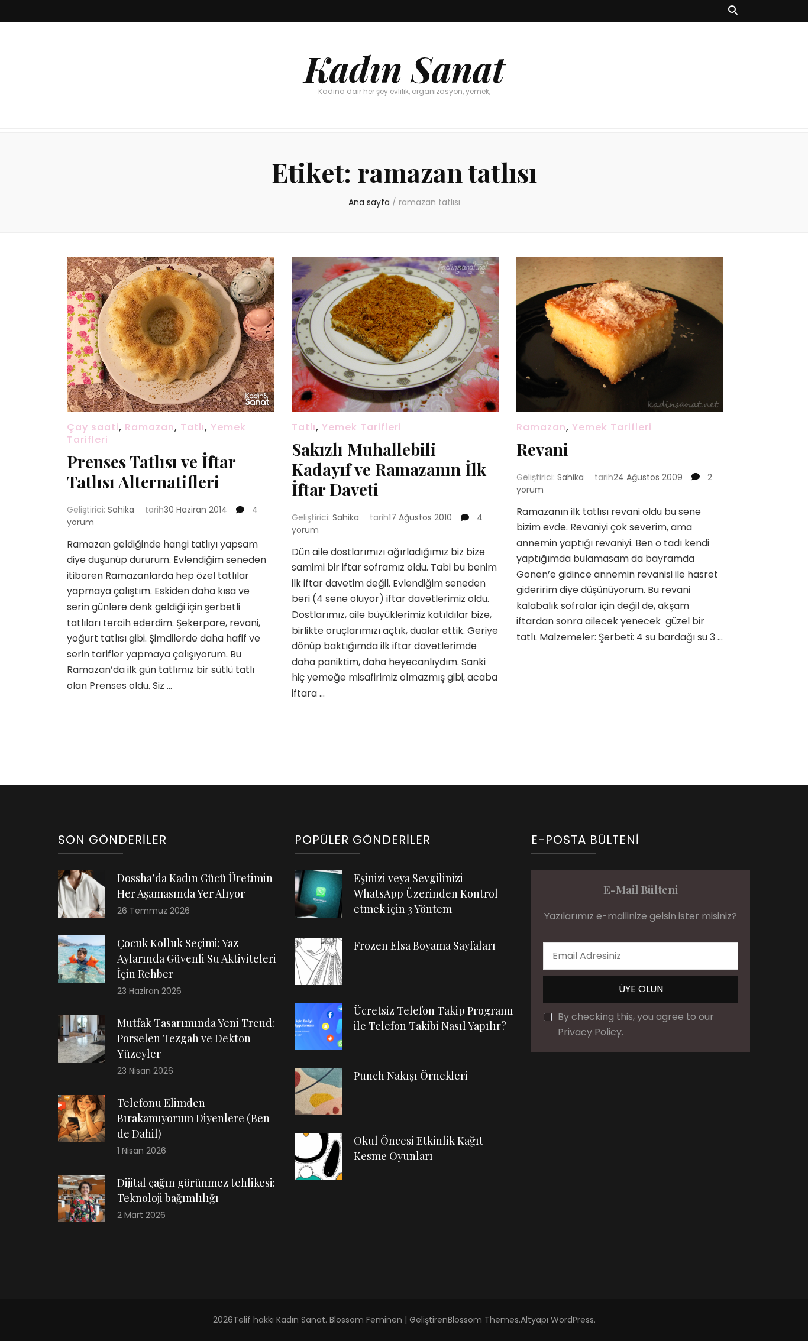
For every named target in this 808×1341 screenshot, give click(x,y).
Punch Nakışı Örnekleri (411, 1075)
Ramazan (149, 427)
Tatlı (192, 427)
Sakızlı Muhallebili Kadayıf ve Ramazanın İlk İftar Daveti (389, 469)
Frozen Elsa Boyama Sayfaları (425, 945)
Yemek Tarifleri (362, 427)
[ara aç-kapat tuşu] (733, 11)
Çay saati (93, 427)
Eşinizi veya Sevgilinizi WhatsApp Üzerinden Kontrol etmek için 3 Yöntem (426, 893)
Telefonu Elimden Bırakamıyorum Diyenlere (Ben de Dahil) (193, 1118)
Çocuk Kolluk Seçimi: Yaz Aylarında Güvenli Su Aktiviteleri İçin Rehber (196, 958)
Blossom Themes (483, 1320)
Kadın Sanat (404, 68)
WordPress (572, 1320)
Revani (542, 449)
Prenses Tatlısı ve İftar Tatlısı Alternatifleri (151, 472)
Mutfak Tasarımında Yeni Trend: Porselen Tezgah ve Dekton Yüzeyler (195, 1038)
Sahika (121, 510)
